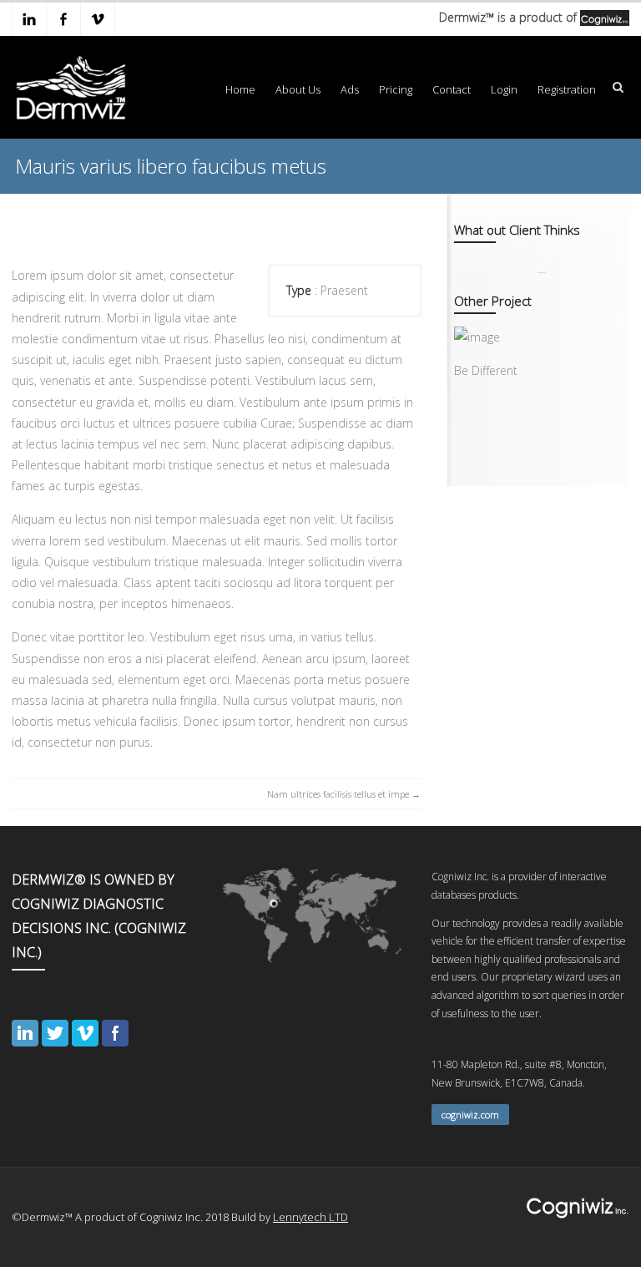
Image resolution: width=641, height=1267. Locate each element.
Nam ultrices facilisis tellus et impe (338, 794)
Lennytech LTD (310, 1216)
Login (504, 89)
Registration (567, 89)
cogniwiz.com (470, 1114)
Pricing (395, 89)
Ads (350, 89)
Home (240, 89)
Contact (451, 89)
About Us (297, 89)
